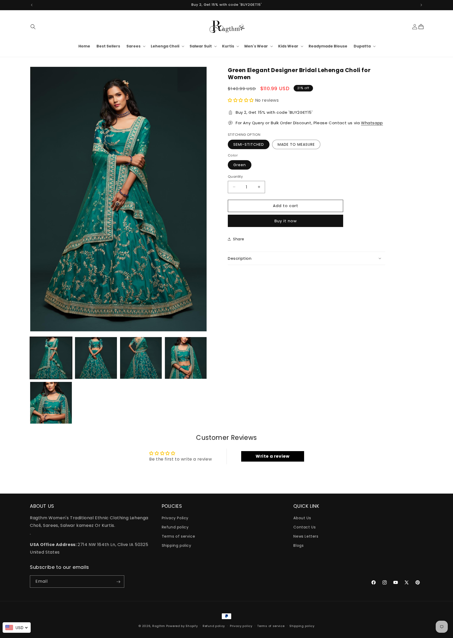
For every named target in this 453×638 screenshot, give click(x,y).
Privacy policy (241, 626)
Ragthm (158, 626)
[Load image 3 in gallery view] (141, 358)
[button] (33, 27)
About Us (302, 518)
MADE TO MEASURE (296, 144)
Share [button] (238, 239)
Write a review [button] (272, 456)
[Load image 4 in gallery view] (186, 358)
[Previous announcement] (31, 5)
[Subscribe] (118, 582)
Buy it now (285, 220)
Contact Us (304, 527)
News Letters (305, 536)
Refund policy (175, 527)
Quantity (235, 176)
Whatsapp (372, 123)
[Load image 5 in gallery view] (51, 403)
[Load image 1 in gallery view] (51, 358)
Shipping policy (176, 545)
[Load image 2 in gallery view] (96, 358)
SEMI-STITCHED (248, 144)
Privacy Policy (175, 518)
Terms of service (178, 536)
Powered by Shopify (182, 626)
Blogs (298, 545)
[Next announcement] (421, 5)
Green (239, 164)
